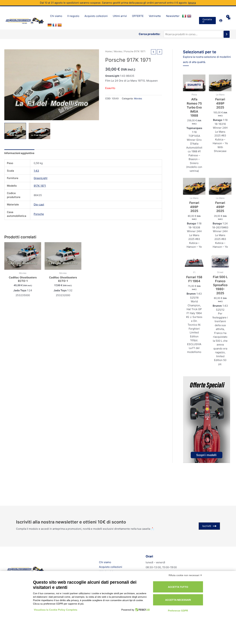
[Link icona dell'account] (220, 20)
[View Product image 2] (39, 131)
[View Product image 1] (15, 131)
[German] (50, 25)
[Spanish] (60, 25)
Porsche (39, 214)
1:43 (36, 170)
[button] (207, 20)
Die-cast (39, 204)
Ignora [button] (192, 2)
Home (108, 51)
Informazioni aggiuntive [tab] (19, 153)
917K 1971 (40, 185)
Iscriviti (206, 526)
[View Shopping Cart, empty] (229, 20)
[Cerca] (227, 34)
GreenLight (40, 178)
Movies (118, 51)
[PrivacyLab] (142, 609)
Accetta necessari (178, 600)
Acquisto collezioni (110, 566)
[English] (189, 16)
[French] (55, 25)
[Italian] (184, 16)
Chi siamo (105, 562)
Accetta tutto (178, 587)
